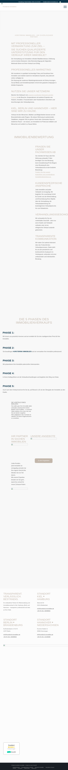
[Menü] (64, 7)
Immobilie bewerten (18, 291)
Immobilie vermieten (18, 296)
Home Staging (16, 300)
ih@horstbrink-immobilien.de (45, 634)
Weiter (66, 18)
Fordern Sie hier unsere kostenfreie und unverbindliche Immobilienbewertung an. (45, 174)
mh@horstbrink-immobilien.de (45, 608)
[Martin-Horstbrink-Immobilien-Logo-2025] (8, 7)
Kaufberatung (16, 298)
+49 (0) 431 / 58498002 (43, 611)
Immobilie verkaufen (18, 289)
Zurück (1, 18)
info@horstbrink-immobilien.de (50, 2)
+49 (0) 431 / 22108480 (43, 637)
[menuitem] (29, 2)
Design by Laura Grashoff (31, 765)
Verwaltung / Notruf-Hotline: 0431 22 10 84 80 (29, 2)
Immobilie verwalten (18, 293)
